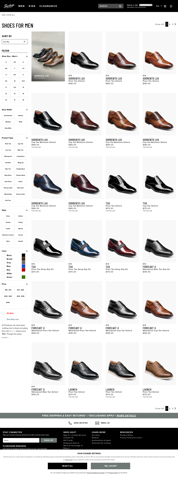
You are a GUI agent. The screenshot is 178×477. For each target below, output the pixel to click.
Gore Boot (8, 181)
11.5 (14, 87)
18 (23, 100)
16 (6, 100)
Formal (8, 222)
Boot (8, 241)
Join (136, 5)
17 (14, 100)
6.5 (6, 68)
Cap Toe (20, 144)
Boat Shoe (8, 175)
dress (13, 331)
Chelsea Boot (20, 175)
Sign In (129, 5)
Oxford (20, 216)
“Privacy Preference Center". (96, 473)
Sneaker (8, 163)
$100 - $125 (8, 296)
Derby (21, 222)
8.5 (15, 75)
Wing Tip (20, 163)
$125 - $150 (20, 296)
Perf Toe (8, 200)
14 (14, 94)
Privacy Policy (126, 435)
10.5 (23, 81)
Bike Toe (20, 150)
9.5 (6, 81)
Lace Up (8, 150)
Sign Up (48, 440)
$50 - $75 (8, 290)
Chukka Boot (20, 169)
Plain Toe (8, 144)
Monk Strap (8, 194)
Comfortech (20, 156)
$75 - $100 (20, 290)
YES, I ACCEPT (110, 466)
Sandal (20, 241)
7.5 (23, 68)
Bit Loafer (20, 188)
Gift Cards (68, 440)
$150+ (8, 302)
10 (14, 81)
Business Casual (8, 235)
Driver (21, 181)
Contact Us (68, 437)
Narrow (20, 115)
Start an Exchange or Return (73, 446)
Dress (8, 216)
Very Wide (8, 128)
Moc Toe (8, 169)
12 (23, 87)
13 (6, 94)
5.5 (15, 62)
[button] (21, 6)
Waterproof (8, 156)
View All (159, 24)
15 (23, 94)
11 (6, 87)
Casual (20, 235)
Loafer (8, 229)
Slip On (20, 229)
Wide (20, 122)
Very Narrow (8, 115)
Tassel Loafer (20, 194)
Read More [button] (5, 337)
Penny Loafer (8, 188)
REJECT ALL (67, 466)
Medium (8, 122)
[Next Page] (175, 24)
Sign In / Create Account (74, 435)
